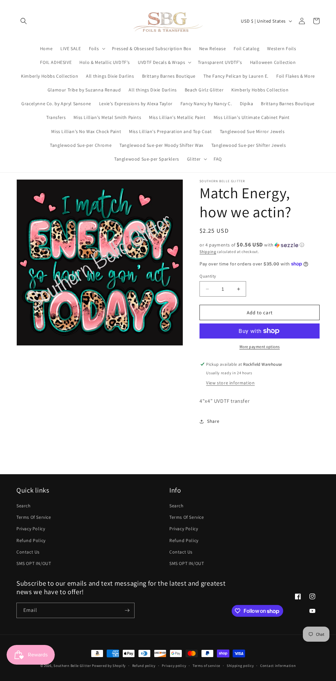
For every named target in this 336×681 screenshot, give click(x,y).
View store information (230, 383)
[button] (23, 21)
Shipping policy (240, 665)
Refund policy (144, 665)
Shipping (208, 251)
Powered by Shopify (109, 665)
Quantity (208, 276)
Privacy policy (174, 665)
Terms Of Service (33, 517)
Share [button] (213, 421)
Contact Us (28, 552)
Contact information (278, 665)
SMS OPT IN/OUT (33, 563)
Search (23, 506)
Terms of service (206, 665)
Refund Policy (31, 540)
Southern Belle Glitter (72, 665)
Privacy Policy (30, 529)
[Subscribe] (127, 610)
